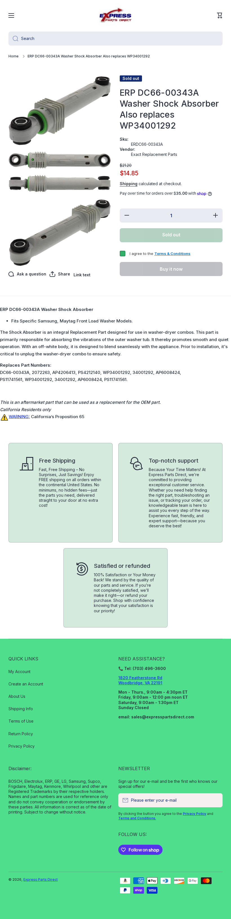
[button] (220, 15)
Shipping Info (20, 708)
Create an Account (25, 684)
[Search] (13, 39)
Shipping (128, 183)
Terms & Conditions (172, 253)
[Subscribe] (215, 800)
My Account (19, 671)
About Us (16, 696)
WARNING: (19, 416)
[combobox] (115, 39)
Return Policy (20, 733)
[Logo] (115, 15)
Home (13, 56)
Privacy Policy (21, 746)
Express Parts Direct (40, 879)
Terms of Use (21, 721)
